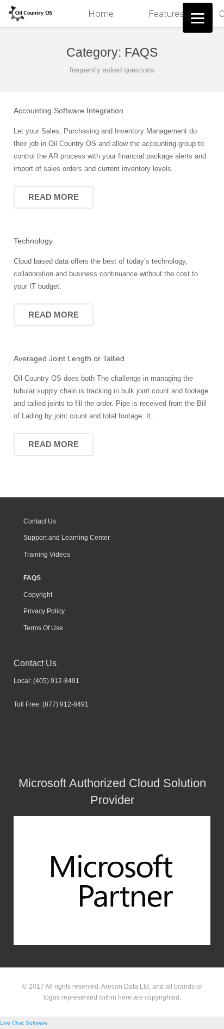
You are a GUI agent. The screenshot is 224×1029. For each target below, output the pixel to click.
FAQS (32, 577)
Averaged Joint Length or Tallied (69, 358)
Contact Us (39, 521)
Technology (33, 240)
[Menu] (198, 18)
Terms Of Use (43, 627)
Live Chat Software (24, 1023)
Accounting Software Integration (68, 110)
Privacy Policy (44, 610)
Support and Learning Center (66, 537)
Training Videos (46, 554)
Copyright (37, 594)
